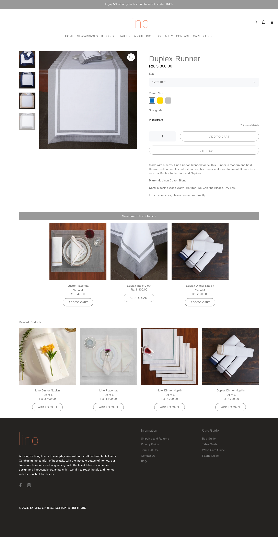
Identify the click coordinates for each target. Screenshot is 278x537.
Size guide (155, 110)
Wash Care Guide (213, 450)
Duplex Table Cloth (139, 285)
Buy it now (204, 151)
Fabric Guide (210, 455)
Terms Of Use (150, 450)
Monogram (156, 119)
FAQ (144, 461)
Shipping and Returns (155, 438)
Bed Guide (209, 438)
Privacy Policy (150, 444)
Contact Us (148, 455)
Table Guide (210, 444)
